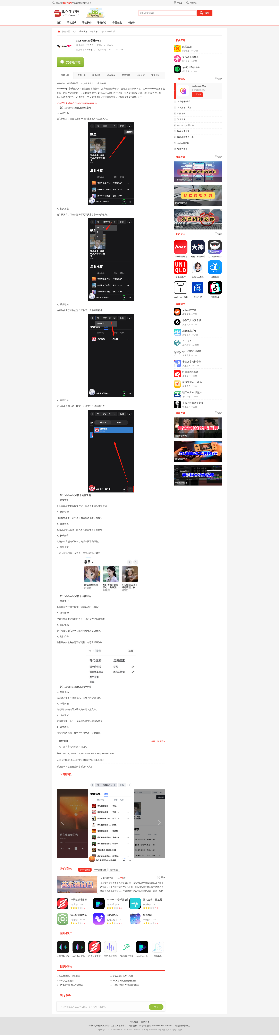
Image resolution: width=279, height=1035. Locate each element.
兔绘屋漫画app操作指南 (69, 976)
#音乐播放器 (72, 84)
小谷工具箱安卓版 (191, 320)
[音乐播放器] (78, 884)
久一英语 (187, 341)
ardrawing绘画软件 (185, 125)
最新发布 (145, 1022)
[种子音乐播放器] (62, 903)
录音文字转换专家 (191, 361)
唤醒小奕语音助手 (185, 137)
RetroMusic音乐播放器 (117, 899)
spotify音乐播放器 (191, 67)
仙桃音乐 (147, 915)
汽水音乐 (181, 119)
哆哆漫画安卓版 (190, 372)
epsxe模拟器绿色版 (192, 351)
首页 (59, 22)
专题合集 (117, 22)
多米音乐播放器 (190, 57)
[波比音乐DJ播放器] (135, 903)
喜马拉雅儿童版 (184, 107)
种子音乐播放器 (78, 899)
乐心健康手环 (189, 330)
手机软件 (87, 22)
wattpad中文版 (189, 310)
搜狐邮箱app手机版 (192, 382)
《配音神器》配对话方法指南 (126, 985)
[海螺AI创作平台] (183, 90)
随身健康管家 (183, 131)
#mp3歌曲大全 (87, 84)
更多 (163, 877)
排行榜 (131, 22)
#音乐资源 (101, 84)
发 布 (156, 1007)
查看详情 (197, 94)
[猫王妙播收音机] (62, 919)
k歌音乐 (94, 31)
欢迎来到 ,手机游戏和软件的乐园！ (73, 3)
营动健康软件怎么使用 (123, 976)
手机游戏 (71, 22)
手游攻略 (102, 22)
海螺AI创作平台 (199, 86)
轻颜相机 (181, 113)
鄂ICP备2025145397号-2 (152, 1030)
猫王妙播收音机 (78, 915)
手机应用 (83, 31)
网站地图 (134, 1022)
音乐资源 (114, 870)
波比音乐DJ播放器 (152, 899)
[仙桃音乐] (135, 919)
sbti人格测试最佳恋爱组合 (124, 981)
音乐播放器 (85, 870)
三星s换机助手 (183, 102)
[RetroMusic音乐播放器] (99, 903)
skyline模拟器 (183, 143)
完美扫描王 (182, 149)
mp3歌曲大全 (100, 870)
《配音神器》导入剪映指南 (71, 985)
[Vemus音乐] (99, 919)
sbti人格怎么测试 (66, 981)
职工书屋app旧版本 (192, 392)
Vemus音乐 (112, 915)
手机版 (179, 3)
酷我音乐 (187, 46)
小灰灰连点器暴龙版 (192, 403)
